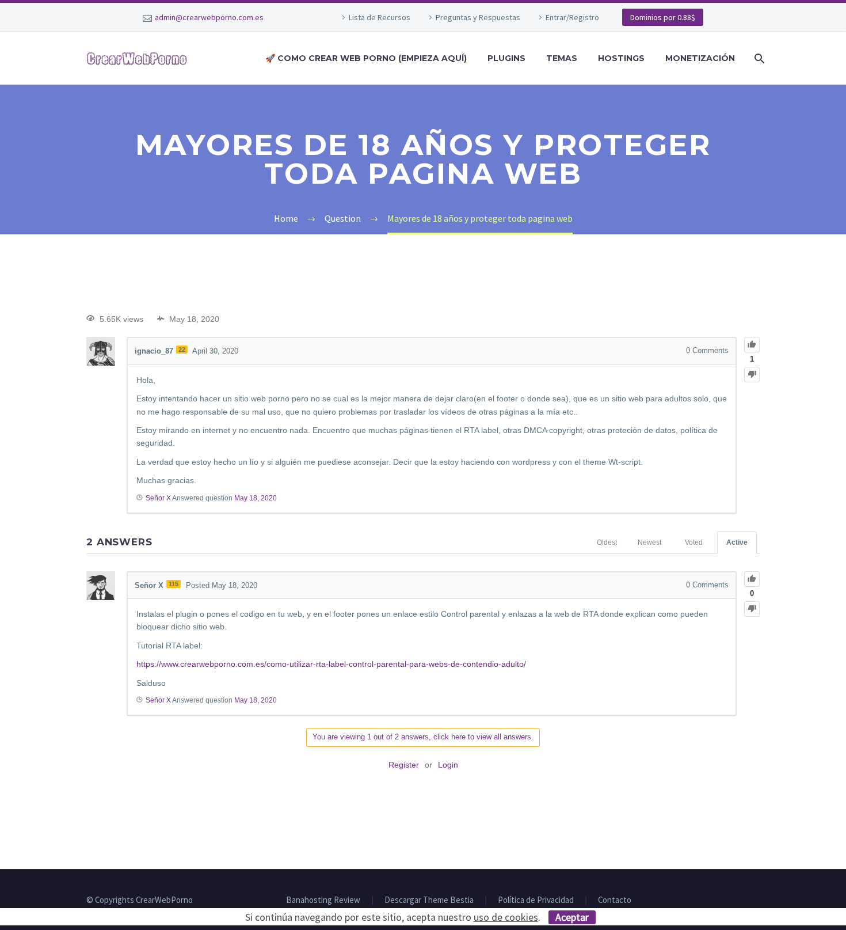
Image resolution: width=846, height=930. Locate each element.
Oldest (607, 542)
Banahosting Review (323, 900)
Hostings (621, 58)
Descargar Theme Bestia (429, 900)
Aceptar (572, 917)
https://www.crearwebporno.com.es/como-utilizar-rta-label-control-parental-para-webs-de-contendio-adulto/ (331, 664)
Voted (694, 542)
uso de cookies (506, 917)
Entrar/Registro (572, 17)
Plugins (506, 58)
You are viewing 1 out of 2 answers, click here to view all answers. (423, 736)
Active (737, 542)
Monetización (700, 58)
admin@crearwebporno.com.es (209, 17)
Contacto (614, 900)
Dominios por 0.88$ (662, 17)
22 (181, 349)
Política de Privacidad (536, 900)
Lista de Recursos (379, 17)
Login (448, 764)
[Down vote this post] (752, 374)
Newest (649, 542)
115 (173, 583)
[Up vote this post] (752, 344)
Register (403, 764)
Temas (561, 58)
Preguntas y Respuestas (478, 17)
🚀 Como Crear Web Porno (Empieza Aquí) (366, 58)
